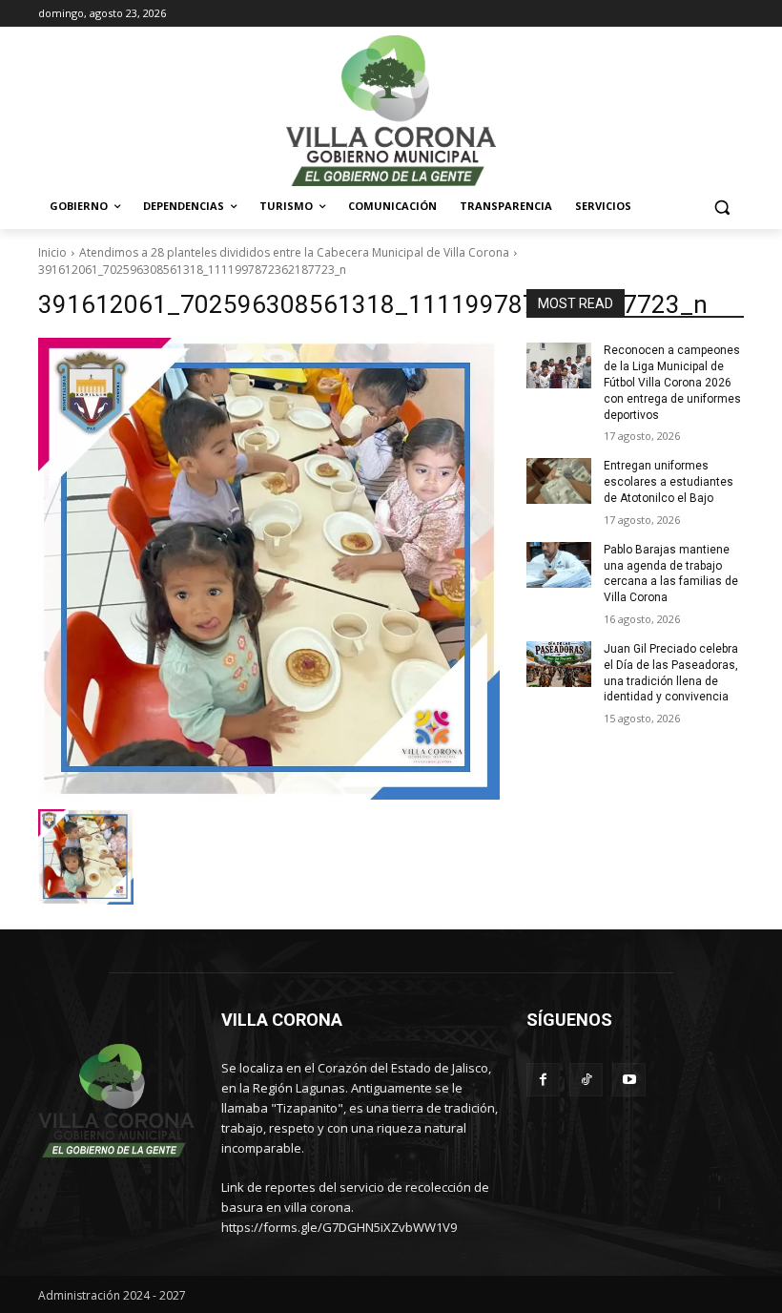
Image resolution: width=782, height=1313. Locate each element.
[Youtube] (629, 1079)
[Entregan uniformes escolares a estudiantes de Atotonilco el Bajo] (558, 481)
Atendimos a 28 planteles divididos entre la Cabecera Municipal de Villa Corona (294, 252)
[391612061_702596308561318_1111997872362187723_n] (269, 569)
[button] (721, 206)
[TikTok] (586, 1079)
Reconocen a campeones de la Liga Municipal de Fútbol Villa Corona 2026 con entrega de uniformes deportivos (672, 382)
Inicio (52, 252)
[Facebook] (543, 1079)
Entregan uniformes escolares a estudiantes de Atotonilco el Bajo (668, 482)
